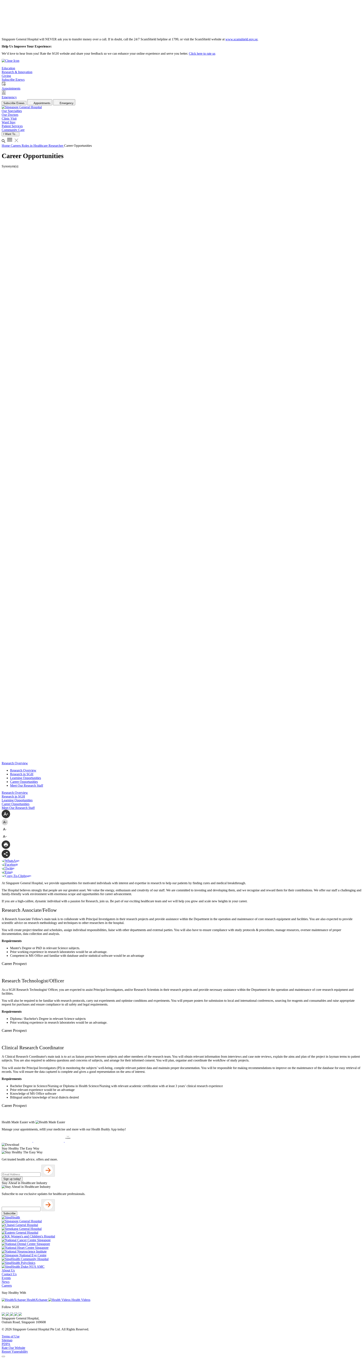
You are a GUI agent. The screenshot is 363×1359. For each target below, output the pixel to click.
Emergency (66, 103)
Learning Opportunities (25, 778)
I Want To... (10, 134)
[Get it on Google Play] (49, 1141)
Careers (16, 145)
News (5, 1282)
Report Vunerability (15, 1351)
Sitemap (7, 1340)
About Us (8, 1270)
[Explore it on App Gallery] (80, 1141)
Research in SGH (21, 774)
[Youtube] (8, 1314)
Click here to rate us (202, 53)
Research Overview (23, 770)
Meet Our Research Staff (26, 785)
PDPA (6, 1344)
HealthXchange (37, 1300)
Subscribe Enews (14, 103)
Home (6, 145)
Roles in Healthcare (35, 145)
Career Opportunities (24, 781)
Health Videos (80, 1300)
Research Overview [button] (15, 763)
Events (6, 1278)
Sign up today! (12, 1178)
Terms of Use (11, 1336)
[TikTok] (16, 1314)
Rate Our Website (13, 1348)
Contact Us (9, 1274)
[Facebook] (4, 1314)
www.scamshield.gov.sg (241, 39)
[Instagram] (12, 1314)
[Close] (3, 1356)
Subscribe (9, 1213)
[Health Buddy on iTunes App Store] (17, 1141)
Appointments (41, 103)
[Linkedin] (20, 1314)
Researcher (56, 145)
